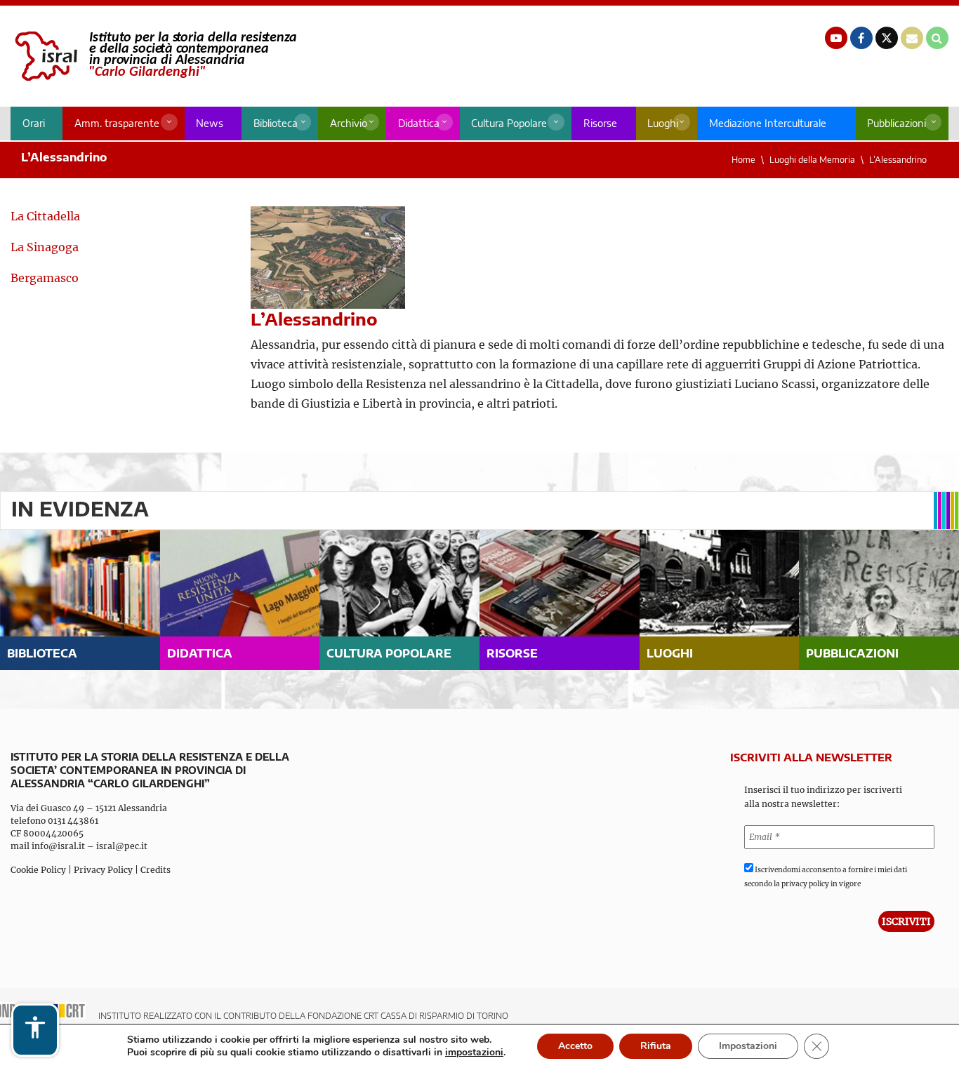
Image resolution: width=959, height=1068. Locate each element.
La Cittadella (45, 216)
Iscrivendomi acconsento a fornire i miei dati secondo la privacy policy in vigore (825, 876)
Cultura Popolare (509, 123)
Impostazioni (748, 1046)
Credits (155, 870)
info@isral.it (58, 846)
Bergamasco (45, 278)
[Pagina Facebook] (861, 38)
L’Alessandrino (898, 159)
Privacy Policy (103, 870)
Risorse (600, 123)
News (209, 123)
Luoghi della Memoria (812, 159)
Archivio (348, 123)
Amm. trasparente (116, 123)
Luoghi (662, 123)
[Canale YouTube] (836, 38)
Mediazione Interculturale (767, 123)
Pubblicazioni (896, 123)
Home (743, 159)
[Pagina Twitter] (886, 38)
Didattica (418, 123)
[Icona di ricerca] (937, 38)
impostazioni (474, 1052)
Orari (33, 123)
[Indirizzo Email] (912, 38)
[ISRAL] (153, 56)
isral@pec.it (121, 846)
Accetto (575, 1046)
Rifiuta (655, 1046)
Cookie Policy (38, 870)
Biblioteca (275, 123)
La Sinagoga (45, 247)
